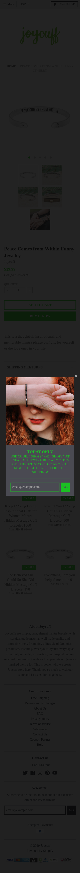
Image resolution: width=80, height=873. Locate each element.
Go (65, 487)
